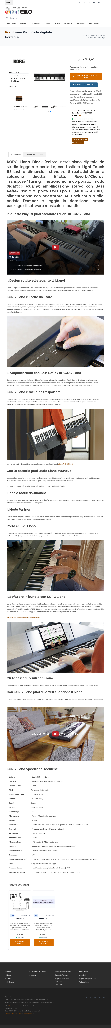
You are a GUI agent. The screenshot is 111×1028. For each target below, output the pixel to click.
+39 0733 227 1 (13, 1005)
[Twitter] (94, 2)
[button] (48, 111)
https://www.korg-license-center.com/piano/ (23, 617)
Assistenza (35, 24)
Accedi (8, 2)
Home (85, 35)
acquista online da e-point (87, 76)
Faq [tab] (41, 154)
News (57, 24)
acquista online (19, 942)
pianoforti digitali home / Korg (98, 35)
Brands (23, 24)
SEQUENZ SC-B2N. (65, 464)
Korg (9, 32)
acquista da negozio (85, 84)
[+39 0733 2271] (103, 2)
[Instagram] (84, 2)
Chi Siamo (68, 24)
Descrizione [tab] (16, 155)
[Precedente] (11, 920)
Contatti (81, 24)
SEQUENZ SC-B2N (74, 872)
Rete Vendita (95, 24)
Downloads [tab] (30, 154)
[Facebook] (79, 2)
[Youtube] (98, 2)
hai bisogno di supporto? (80, 141)
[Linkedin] (89, 2)
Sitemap (8, 1014)
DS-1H (49, 872)
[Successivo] (99, 920)
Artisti (48, 24)
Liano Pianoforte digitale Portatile (98, 37)
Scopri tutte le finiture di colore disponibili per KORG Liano (19, 78)
